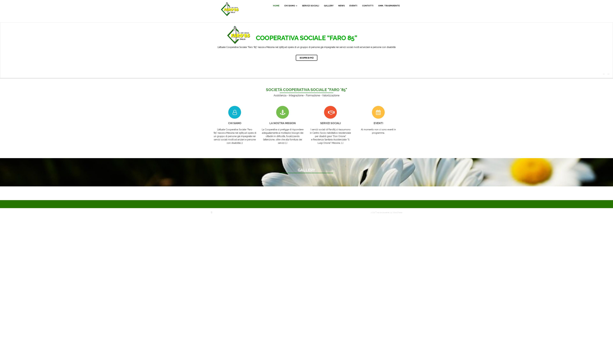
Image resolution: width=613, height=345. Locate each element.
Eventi (353, 5)
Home (276, 5)
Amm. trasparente (389, 5)
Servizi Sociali (310, 5)
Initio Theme (376, 212)
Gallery (328, 5)
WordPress (397, 212)
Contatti (367, 5)
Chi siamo (290, 5)
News (341, 5)
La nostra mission (282, 123)
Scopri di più (307, 58)
